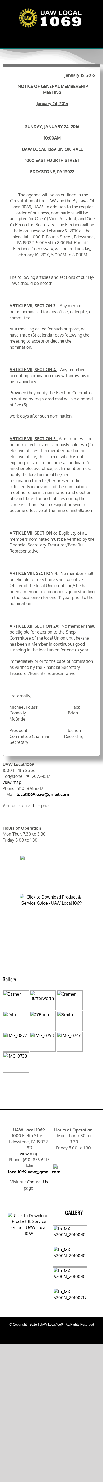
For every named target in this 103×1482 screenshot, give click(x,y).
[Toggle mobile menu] (91, 35)
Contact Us (29, 805)
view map (12, 782)
